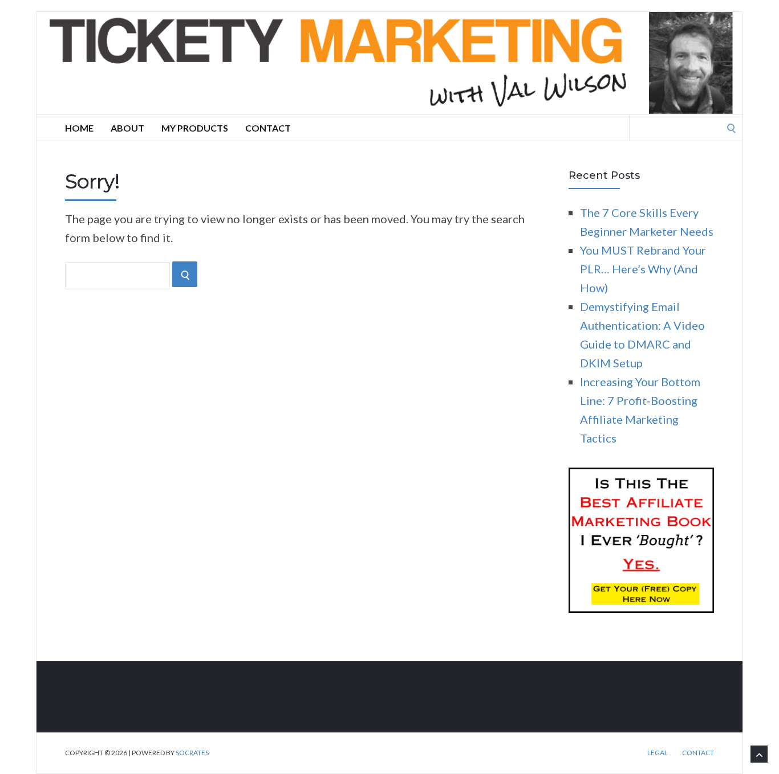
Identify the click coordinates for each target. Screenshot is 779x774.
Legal (657, 753)
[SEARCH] (184, 274)
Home (79, 127)
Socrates (192, 752)
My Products (194, 127)
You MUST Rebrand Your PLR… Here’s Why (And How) (643, 268)
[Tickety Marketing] (389, 63)
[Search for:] (686, 126)
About (127, 127)
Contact (268, 127)
